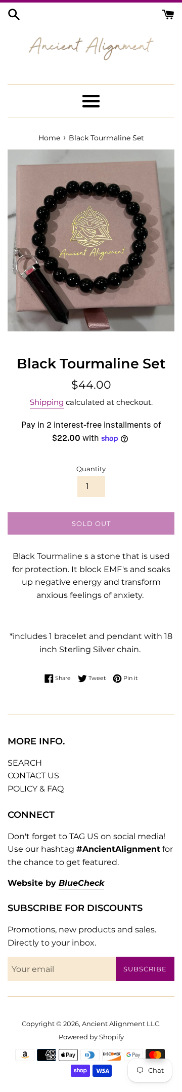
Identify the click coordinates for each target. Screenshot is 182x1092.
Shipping (47, 402)
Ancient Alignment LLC (120, 1024)
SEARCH (25, 763)
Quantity (91, 469)
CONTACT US (33, 775)
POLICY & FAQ (36, 789)
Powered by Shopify (91, 1037)
